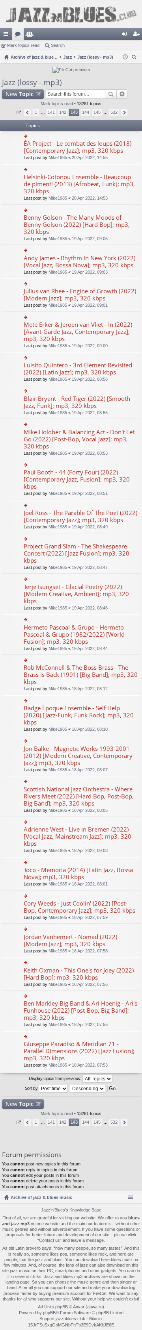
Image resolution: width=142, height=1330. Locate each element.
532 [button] (114, 112)
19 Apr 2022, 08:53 (90, 453)
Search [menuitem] (135, 58)
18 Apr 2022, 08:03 (90, 850)
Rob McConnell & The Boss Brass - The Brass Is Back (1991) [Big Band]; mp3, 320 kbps (81, 674)
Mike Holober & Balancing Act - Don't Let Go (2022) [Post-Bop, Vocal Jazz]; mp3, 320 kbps (79, 439)
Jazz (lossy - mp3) (32, 82)
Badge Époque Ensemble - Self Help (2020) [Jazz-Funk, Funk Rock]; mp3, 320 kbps (79, 715)
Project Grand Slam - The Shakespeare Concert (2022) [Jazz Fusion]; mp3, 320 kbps (76, 553)
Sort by (32, 1087)
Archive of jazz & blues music (41, 1197)
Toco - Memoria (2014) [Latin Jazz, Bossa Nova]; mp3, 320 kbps (78, 873)
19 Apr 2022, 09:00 (90, 345)
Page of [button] (18, 112)
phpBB (49, 1312)
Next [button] (124, 112)
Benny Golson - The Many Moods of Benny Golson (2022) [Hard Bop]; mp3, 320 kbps (77, 224)
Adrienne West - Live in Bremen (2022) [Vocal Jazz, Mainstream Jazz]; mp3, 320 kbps (77, 836)
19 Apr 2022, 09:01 (90, 305)
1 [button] (36, 112)
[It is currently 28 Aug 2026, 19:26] (125, 57)
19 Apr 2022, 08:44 (90, 648)
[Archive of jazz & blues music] (71, 14)
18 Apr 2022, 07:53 (90, 1065)
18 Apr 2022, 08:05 (90, 810)
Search (58, 45)
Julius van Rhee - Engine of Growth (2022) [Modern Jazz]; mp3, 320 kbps (80, 294)
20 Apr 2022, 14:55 (90, 157)
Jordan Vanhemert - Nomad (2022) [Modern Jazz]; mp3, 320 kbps (70, 940)
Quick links (7, 35)
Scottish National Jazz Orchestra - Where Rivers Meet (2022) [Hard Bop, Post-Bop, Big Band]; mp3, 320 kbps (79, 796)
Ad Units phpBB (53, 1306)
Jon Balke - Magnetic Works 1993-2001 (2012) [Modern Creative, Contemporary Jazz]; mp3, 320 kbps (78, 756)
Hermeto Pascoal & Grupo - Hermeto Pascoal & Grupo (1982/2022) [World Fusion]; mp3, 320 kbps (74, 634)
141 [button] (51, 112)
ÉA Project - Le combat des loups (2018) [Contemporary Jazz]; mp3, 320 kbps (77, 147)
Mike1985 (58, 157)
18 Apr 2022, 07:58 (90, 950)
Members (31, 35)
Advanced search (122, 94)
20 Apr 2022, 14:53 (90, 198)
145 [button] (97, 112)
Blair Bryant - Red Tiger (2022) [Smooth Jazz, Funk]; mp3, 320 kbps (77, 402)
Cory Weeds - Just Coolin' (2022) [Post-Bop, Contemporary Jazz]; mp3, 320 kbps (79, 907)
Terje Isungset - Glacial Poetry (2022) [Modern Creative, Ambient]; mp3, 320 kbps (76, 594)
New (20, 94)
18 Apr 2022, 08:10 (90, 729)
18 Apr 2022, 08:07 (90, 769)
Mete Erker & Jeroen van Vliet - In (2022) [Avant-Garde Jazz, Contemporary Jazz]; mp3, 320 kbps (78, 332)
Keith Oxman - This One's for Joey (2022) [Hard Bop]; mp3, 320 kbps (79, 974)
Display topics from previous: (55, 1078)
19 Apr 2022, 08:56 (90, 412)
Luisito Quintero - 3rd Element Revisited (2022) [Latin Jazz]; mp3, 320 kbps (78, 368)
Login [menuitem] (125, 35)
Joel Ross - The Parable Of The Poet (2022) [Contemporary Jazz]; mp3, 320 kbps (80, 516)
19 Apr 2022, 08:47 (90, 567)
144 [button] (85, 112)
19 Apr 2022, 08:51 (90, 493)
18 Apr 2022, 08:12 (90, 688)
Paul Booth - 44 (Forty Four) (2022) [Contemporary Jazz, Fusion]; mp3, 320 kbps (77, 479)
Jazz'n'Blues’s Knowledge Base (71, 1210)
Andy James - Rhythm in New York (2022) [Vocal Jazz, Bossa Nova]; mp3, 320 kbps (79, 261)
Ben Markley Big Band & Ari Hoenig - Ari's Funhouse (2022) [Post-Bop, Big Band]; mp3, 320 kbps (80, 1010)
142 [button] (62, 112)
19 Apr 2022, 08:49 (90, 526)
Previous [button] (27, 112)
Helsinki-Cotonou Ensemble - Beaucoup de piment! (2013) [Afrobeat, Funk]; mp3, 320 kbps (79, 184)
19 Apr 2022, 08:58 (90, 379)
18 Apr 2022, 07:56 (90, 984)
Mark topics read (23, 45)
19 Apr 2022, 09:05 (90, 238)
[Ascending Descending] (88, 1089)
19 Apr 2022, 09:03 (90, 272)
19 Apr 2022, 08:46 (90, 608)
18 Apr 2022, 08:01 (90, 884)
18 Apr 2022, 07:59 (90, 917)
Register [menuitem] (137, 35)
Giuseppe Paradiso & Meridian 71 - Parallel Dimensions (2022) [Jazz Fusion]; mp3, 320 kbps (79, 1051)
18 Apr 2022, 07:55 (90, 1024)
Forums (19, 35)
